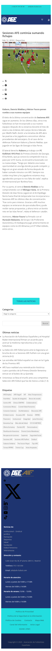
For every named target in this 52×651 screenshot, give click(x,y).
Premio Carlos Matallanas (30, 431)
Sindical (34, 439)
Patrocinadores (32, 427)
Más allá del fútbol (21, 423)
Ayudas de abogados (20, 399)
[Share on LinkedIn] (6, 94)
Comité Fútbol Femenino (27, 407)
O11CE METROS (35, 423)
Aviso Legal (35, 624)
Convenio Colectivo (9, 411)
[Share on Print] (6, 98)
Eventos (30, 415)
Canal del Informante (18, 624)
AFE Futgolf (17, 395)
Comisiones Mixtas (9, 407)
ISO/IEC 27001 (24, 629)
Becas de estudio (35, 399)
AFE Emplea (7, 395)
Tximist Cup (19, 448)
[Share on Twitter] (6, 81)
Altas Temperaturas (35, 395)
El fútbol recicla (8, 415)
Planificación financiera (11, 431)
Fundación (8, 545)
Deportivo (20, 40)
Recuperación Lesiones (11, 435)
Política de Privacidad (25, 611)
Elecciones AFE (36, 411)
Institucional (17, 419)
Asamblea (6, 399)
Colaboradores (31, 403)
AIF (25, 395)
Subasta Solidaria (9, 444)
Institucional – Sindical (13, 531)
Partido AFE (21, 427)
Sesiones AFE (7, 439)
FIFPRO (37, 415)
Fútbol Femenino (10, 548)
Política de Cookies (13, 620)
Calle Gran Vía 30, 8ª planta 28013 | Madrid (23, 561)
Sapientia (24, 435)
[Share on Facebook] (6, 85)
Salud (6, 542)
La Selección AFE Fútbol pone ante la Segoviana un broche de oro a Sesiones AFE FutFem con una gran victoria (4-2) (25, 353)
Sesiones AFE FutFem (22, 439)
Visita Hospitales (31, 448)
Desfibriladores (24, 411)
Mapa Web (39, 620)
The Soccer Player (24, 444)
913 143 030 (18, 565)
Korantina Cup (8, 423)
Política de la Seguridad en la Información (24, 616)
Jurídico (7, 534)
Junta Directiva (37, 419)
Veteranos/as (9, 550)
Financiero (6, 419)
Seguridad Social (35, 435)
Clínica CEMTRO (18, 403)
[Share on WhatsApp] (6, 90)
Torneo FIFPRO (8, 448)
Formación (8, 537)
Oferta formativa (9, 427)
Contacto (28, 620)
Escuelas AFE (20, 415)
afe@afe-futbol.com (19, 570)
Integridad (26, 419)
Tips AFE (35, 444)
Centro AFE (7, 403)
